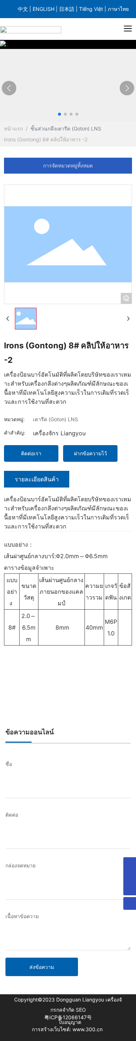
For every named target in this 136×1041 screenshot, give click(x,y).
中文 (23, 9)
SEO (81, 1010)
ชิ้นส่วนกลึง (43, 128)
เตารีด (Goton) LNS (78, 128)
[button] (59, 114)
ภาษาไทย (118, 9)
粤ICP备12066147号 (68, 1017)
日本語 (67, 9)
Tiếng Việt (91, 9)
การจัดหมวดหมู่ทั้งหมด (68, 166)
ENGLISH (44, 9)
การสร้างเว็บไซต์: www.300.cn (68, 1029)
